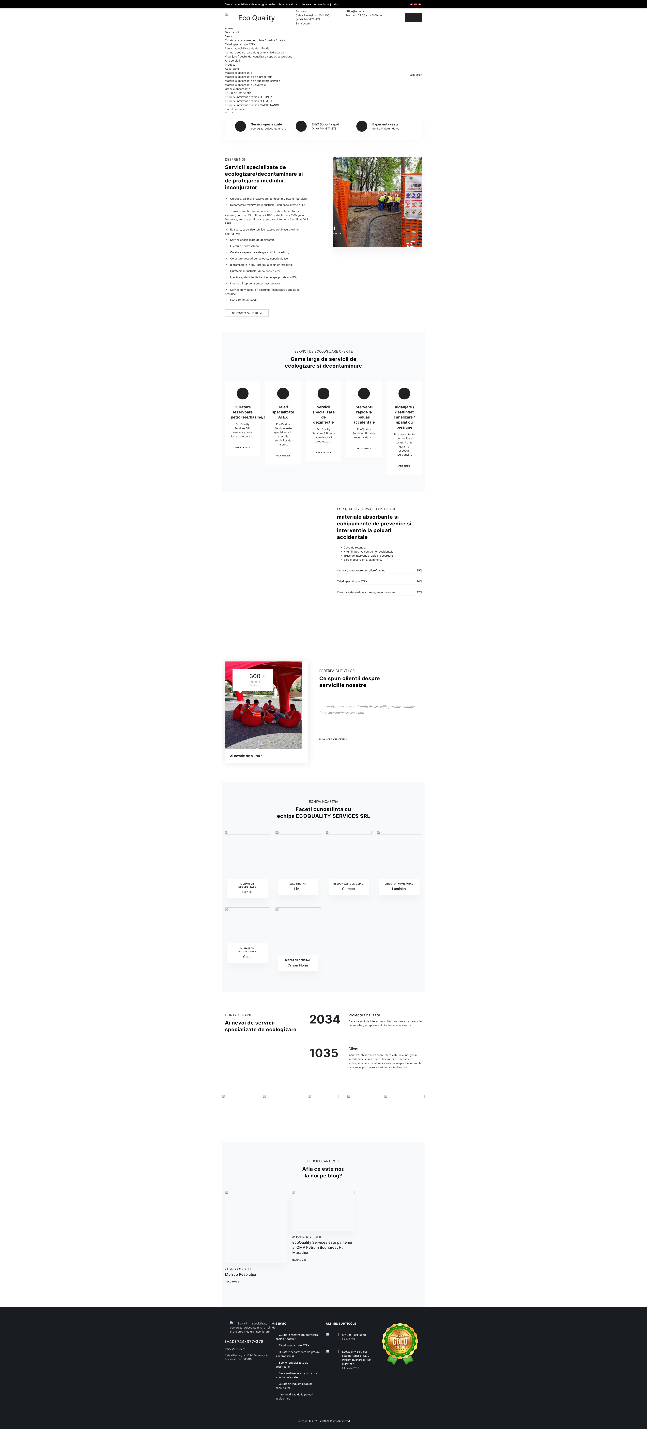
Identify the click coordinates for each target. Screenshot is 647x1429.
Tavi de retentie (235, 109)
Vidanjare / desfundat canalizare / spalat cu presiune (258, 56)
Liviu (298, 889)
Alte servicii (232, 60)
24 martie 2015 (350, 1368)
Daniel (247, 892)
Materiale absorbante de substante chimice (252, 80)
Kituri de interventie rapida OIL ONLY (248, 97)
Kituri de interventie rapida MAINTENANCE (252, 105)
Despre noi (232, 32)
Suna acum (415, 74)
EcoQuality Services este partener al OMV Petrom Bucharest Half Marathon (322, 1247)
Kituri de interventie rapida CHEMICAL (249, 101)
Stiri (248, 1268)
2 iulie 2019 (348, 1339)
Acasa (229, 28)
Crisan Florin (298, 965)
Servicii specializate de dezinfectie (247, 48)
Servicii (229, 36)
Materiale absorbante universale (245, 84)
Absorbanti (232, 68)
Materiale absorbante (238, 72)
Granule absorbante (237, 89)
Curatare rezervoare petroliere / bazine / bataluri (256, 40)
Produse (230, 64)
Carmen (348, 889)
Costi (247, 957)
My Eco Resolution (241, 1274)
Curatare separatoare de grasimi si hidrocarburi (255, 52)
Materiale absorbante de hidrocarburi (248, 76)
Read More (232, 1281)
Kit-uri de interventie (238, 93)
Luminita (399, 889)
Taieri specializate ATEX (240, 44)
